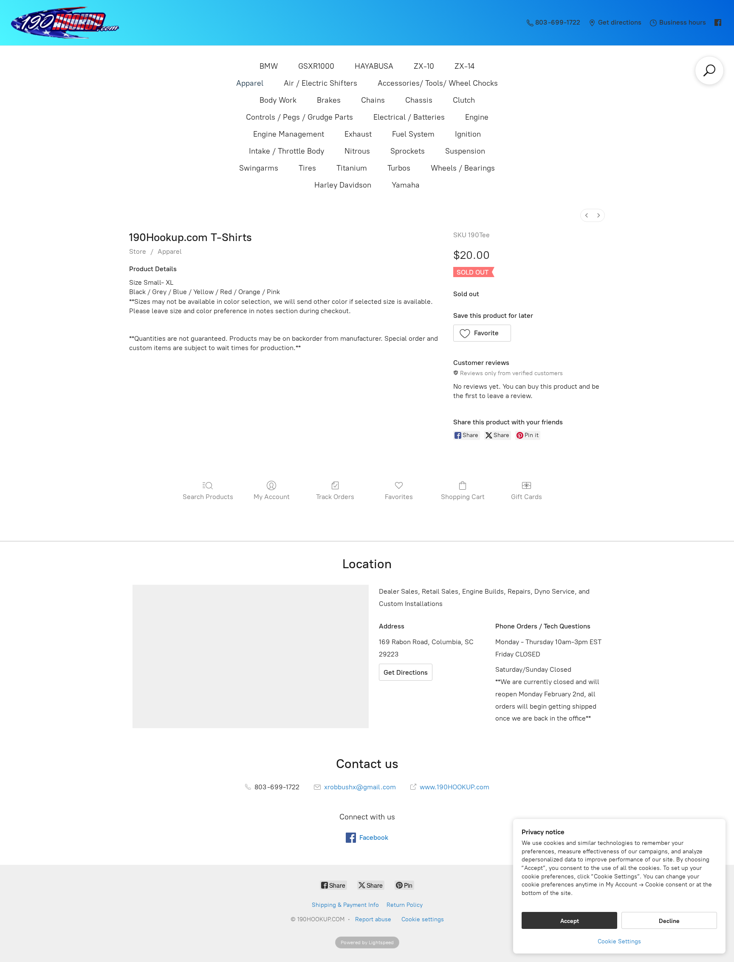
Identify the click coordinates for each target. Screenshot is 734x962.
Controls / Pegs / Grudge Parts (299, 117)
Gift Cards (526, 497)
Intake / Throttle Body (286, 151)
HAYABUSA (374, 66)
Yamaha (406, 185)
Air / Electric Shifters (320, 83)
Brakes (329, 100)
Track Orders (335, 497)
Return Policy (405, 905)
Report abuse (373, 919)
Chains (373, 100)
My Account (272, 497)
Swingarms (258, 168)
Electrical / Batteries (409, 117)
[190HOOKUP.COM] (64, 22)
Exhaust (358, 134)
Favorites (399, 497)
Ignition (468, 134)
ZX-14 (464, 66)
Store (137, 251)
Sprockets (407, 151)
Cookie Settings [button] (619, 941)
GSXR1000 (316, 66)
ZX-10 (424, 66)
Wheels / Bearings (463, 168)
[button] (482, 333)
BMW (269, 66)
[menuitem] (587, 215)
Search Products (208, 497)
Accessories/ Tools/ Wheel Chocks (438, 83)
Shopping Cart (463, 497)
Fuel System (413, 134)
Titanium (351, 168)
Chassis (418, 100)
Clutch (464, 100)
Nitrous (357, 151)
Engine (476, 117)
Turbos (398, 168)
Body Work (278, 100)
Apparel (249, 83)
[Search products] (709, 70)
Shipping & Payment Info (345, 905)
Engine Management (288, 134)
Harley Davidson (342, 185)
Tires (307, 168)
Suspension (465, 151)
